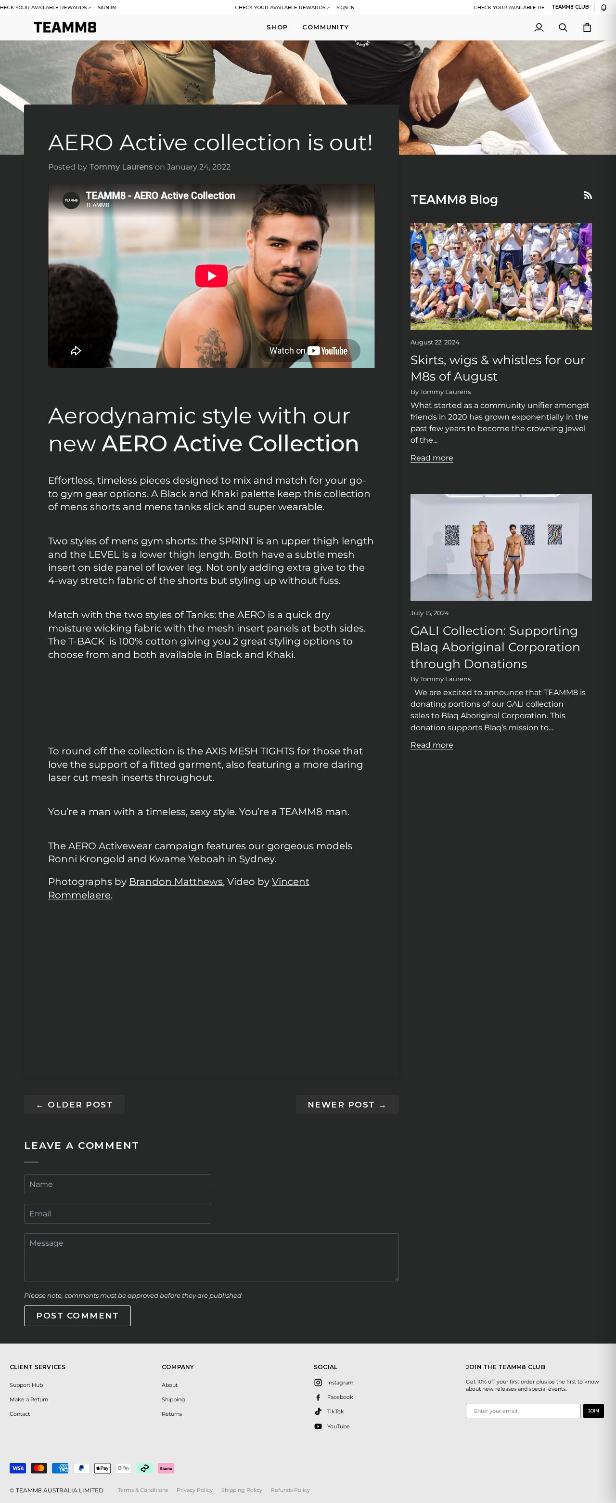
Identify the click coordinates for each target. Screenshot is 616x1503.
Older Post (74, 1104)
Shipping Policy (241, 1490)
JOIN (593, 1411)
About (170, 1385)
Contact (20, 1414)
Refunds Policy (290, 1490)
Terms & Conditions (143, 1490)
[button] (277, 27)
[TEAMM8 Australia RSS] (588, 195)
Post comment (77, 1315)
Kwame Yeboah (187, 859)
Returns (172, 1414)
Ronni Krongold (86, 859)
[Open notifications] (603, 7)
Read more (432, 457)
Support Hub (26, 1385)
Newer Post (347, 1104)
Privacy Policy (195, 1490)
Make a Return (29, 1399)
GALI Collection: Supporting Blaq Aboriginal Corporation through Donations (495, 647)
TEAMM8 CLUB (570, 7)
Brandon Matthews (176, 881)
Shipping (173, 1399)
